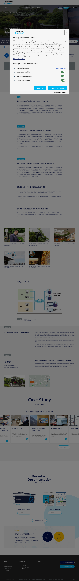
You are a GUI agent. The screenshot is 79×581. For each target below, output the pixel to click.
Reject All (40, 88)
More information (19, 59)
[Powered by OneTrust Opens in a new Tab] (60, 93)
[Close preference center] (67, 32)
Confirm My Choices (57, 88)
